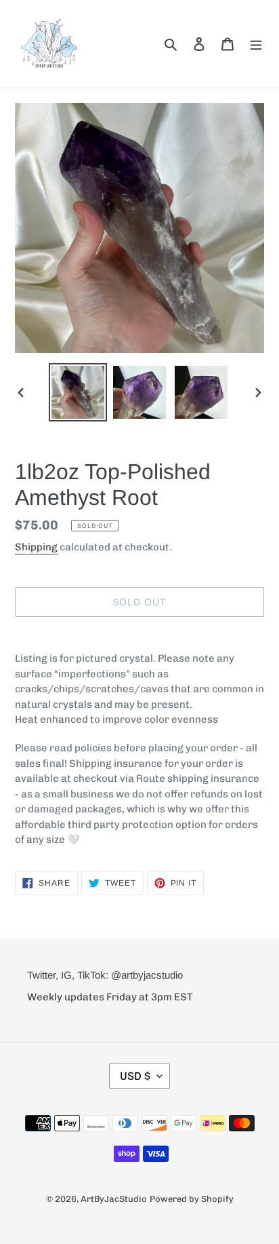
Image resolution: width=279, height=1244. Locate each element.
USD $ (135, 1076)
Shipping (36, 547)
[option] (78, 392)
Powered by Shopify (192, 1199)
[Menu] (256, 43)
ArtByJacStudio (114, 1199)
